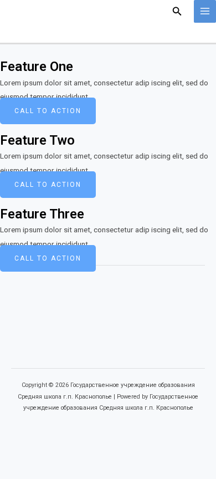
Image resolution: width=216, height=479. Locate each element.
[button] (177, 11)
